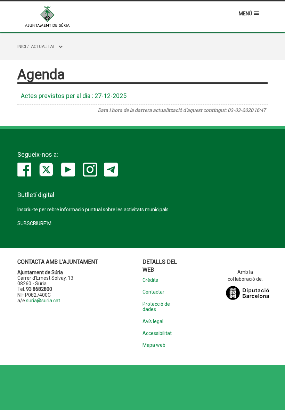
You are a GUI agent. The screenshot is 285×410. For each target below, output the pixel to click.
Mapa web (153, 345)
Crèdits (150, 280)
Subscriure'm (34, 223)
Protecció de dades (156, 307)
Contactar (153, 292)
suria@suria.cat (43, 300)
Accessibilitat (157, 333)
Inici (21, 46)
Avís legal (152, 321)
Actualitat (43, 46)
